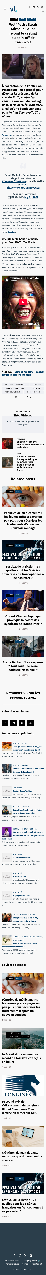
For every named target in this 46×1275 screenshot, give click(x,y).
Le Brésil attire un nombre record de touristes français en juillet (21, 1058)
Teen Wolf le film (12, 392)
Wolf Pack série (33, 392)
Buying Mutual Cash (21, 895)
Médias (18, 595)
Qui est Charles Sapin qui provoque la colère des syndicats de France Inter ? (23, 620)
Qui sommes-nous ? (12, 1260)
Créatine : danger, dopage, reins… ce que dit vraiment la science (22, 1156)
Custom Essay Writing (22, 791)
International (18, 940)
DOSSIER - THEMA (20, 829)
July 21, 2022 (31, 197)
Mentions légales (12, 1264)
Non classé (17, 788)
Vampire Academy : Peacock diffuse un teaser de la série (23, 373)
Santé (18, 491)
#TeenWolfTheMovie (14, 181)
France (24, 743)
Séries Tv (31, 19)
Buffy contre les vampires (16, 384)
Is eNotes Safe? (19, 877)
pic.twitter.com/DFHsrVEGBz (23, 187)
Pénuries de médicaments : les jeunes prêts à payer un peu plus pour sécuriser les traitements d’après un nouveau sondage (23, 520)
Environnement (35, 937)
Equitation (11, 1080)
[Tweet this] (30, 397)
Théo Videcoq (23, 415)
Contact (25, 1264)
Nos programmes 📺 (32, 1260)
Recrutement (37, 1264)
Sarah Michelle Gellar (15, 388)
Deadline (11, 232)
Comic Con (37, 384)
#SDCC (24, 184)
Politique (33, 829)
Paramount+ (7, 135)
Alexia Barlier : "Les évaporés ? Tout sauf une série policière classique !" (23, 666)
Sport (20, 1080)
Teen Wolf (36, 388)
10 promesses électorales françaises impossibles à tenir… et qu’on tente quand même (23, 835)
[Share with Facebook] (27, 397)
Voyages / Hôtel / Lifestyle (18, 1037)
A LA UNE (14, 19)
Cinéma (22, 19)
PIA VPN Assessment (22, 858)
